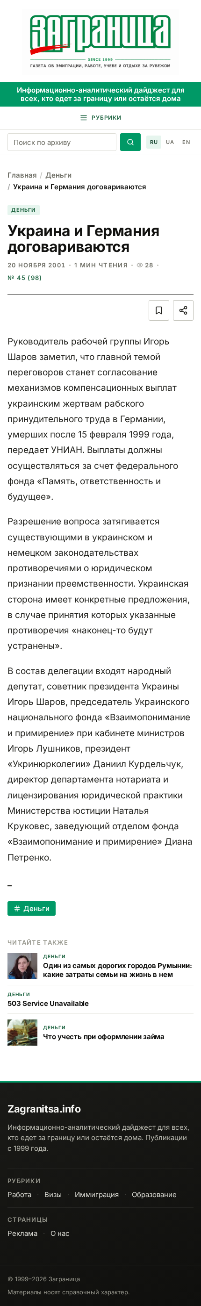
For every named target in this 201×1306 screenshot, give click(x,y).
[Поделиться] (183, 310)
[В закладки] (159, 310)
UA (170, 142)
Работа (19, 1194)
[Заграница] (100, 42)
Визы (53, 1194)
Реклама (22, 1233)
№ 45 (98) (25, 277)
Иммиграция (97, 1194)
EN (186, 142)
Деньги (58, 175)
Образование (154, 1194)
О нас (60, 1233)
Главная (22, 175)
